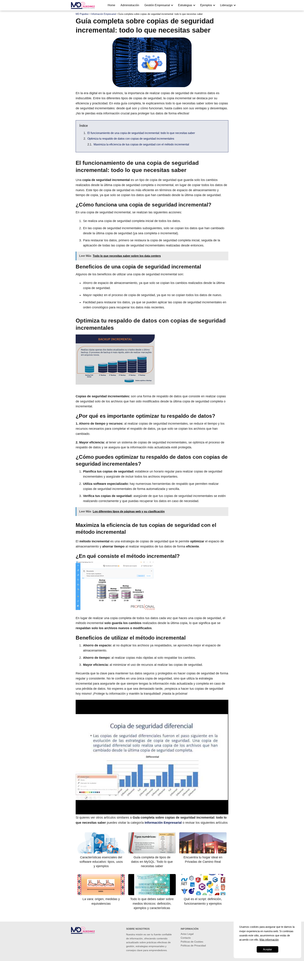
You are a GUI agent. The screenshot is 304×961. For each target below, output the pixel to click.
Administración (130, 5)
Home (111, 5)
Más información (269, 939)
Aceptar (267, 949)
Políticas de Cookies (192, 941)
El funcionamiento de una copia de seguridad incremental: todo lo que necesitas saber (141, 133)
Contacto (186, 937)
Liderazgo (226, 5)
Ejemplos (206, 5)
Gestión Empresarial (157, 5)
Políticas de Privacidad (193, 945)
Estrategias (185, 5)
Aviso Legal (187, 933)
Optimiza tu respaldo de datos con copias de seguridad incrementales (130, 138)
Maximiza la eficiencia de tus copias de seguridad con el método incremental (141, 144)
